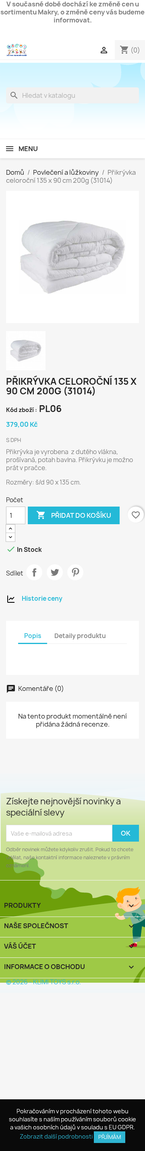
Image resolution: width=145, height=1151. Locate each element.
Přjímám (109, 1137)
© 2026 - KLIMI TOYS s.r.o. (43, 982)
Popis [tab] (32, 636)
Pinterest (75, 572)
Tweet (55, 572)
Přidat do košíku (73, 515)
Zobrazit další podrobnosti (56, 1136)
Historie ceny (42, 599)
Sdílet (34, 572)
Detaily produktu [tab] (80, 636)
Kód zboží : (21, 410)
